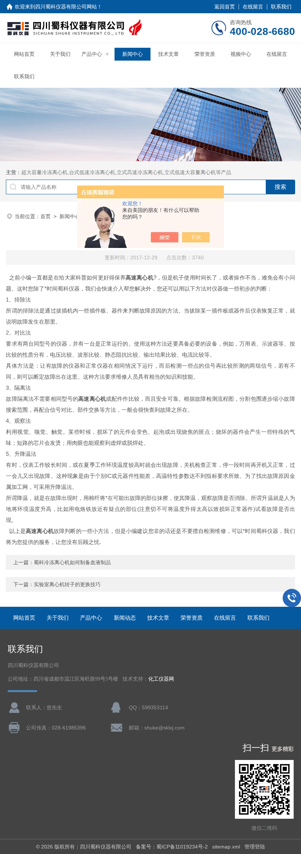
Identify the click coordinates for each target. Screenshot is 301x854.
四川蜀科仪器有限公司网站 (66, 7)
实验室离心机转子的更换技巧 (67, 584)
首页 (45, 216)
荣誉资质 (205, 54)
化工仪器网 (161, 679)
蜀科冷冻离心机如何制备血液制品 (72, 562)
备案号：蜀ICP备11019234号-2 (172, 847)
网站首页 (24, 54)
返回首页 (224, 7)
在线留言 (253, 7)
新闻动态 (125, 618)
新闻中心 (132, 54)
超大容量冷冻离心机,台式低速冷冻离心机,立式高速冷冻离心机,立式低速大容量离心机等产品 (126, 172)
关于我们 (60, 54)
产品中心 (91, 54)
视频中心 (241, 54)
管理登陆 (254, 847)
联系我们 (281, 7)
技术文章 (168, 54)
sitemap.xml (226, 847)
